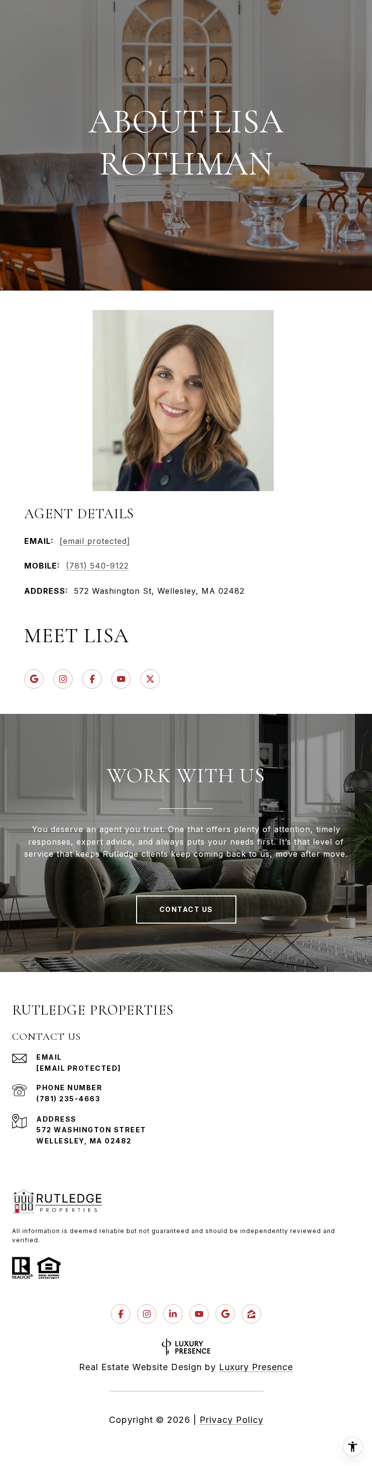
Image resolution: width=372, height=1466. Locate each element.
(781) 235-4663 (68, 1099)
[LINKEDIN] (173, 1314)
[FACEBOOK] (92, 679)
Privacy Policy (232, 1420)
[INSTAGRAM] (63, 679)
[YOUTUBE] (121, 679)
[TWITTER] (150, 679)
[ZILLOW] (251, 1314)
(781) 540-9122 (97, 566)
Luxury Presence (256, 1367)
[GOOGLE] (34, 679)
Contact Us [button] (186, 909)
